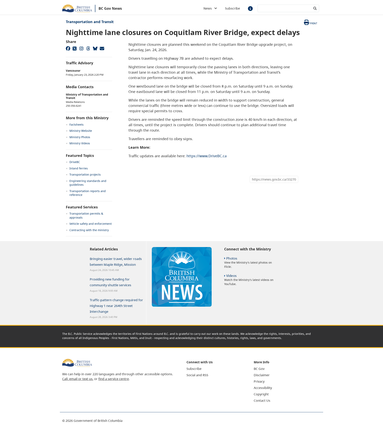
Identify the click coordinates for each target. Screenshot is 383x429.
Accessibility (263, 388)
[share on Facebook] (68, 48)
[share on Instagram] (81, 48)
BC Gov (259, 368)
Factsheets (76, 124)
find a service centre (113, 379)
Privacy (259, 381)
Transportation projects (85, 174)
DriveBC (74, 162)
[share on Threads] (88, 48)
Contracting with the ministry (89, 230)
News (208, 8)
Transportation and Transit (90, 21)
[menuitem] (215, 368)
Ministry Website (80, 131)
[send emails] (102, 48)
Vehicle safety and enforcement (90, 224)
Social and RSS (197, 375)
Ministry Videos (79, 143)
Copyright (261, 394)
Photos (231, 258)
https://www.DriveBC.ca (207, 155)
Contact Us (262, 400)
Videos (231, 275)
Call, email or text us (77, 379)
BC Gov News (110, 8)
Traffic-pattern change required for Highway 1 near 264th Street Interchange (116, 306)
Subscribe (232, 8)
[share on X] (75, 48)
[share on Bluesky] (95, 48)
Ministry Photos (79, 137)
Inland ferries (78, 168)
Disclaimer (262, 375)
